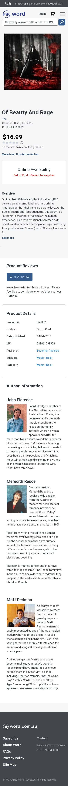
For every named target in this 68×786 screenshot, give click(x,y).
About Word (12, 745)
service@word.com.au (51, 745)
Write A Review (19, 276)
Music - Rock (44, 357)
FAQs (7, 751)
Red (4, 119)
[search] (61, 22)
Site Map (9, 765)
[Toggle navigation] (62, 14)
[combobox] (30, 22)
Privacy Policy (13, 758)
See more (8, 237)
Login (42, 14)
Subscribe (10, 738)
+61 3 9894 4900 (48, 750)
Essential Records (48, 350)
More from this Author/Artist (20, 154)
